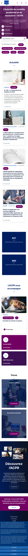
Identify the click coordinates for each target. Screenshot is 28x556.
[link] (7, 26)
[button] (26, 3)
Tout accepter (14, 547)
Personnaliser (14, 554)
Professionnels (14, 516)
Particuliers (14, 518)
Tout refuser (14, 550)
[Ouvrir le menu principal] (1, 3)
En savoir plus (6, 347)
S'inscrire (14, 507)
